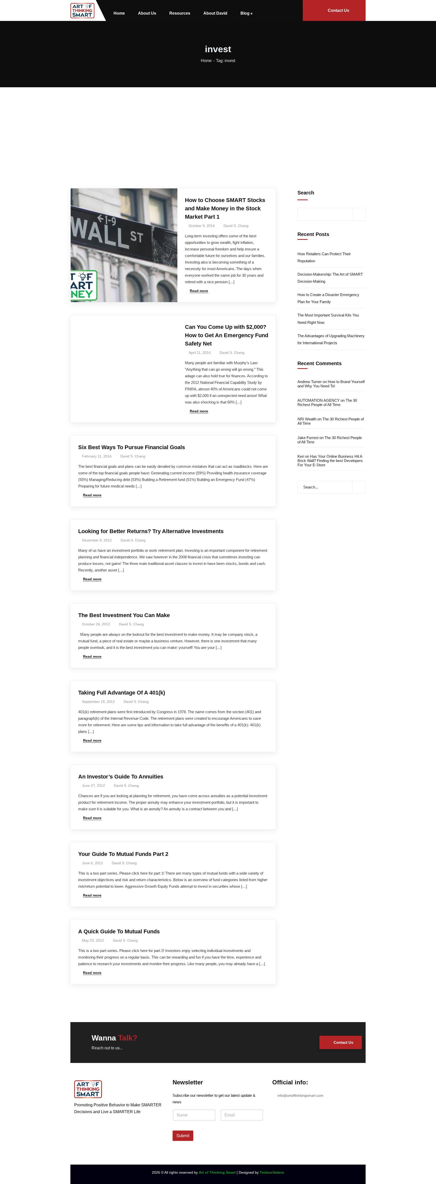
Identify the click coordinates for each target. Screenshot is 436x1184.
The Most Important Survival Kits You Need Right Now (328, 318)
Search (305, 192)
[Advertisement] (218, 125)
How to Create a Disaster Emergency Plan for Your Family (328, 298)
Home (206, 61)
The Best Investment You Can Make (124, 615)
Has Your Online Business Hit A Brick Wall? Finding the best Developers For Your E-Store (330, 460)
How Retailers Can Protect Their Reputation (324, 257)
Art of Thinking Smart (217, 1172)
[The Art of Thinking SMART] (82, 10)
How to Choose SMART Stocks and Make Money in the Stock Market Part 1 (225, 208)
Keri (300, 456)
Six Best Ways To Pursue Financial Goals (131, 447)
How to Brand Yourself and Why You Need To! (331, 384)
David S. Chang (236, 226)
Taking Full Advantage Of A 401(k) (121, 692)
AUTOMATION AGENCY (318, 400)
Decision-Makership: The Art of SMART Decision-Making (330, 277)
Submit (182, 1135)
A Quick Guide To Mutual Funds (119, 931)
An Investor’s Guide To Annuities (120, 776)
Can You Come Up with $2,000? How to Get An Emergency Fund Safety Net (226, 335)
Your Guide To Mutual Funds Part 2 (123, 854)
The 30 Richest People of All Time (327, 402)
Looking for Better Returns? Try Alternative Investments (151, 531)
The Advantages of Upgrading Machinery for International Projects (331, 339)
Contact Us (338, 10)
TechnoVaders (272, 1172)
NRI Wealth (306, 419)
